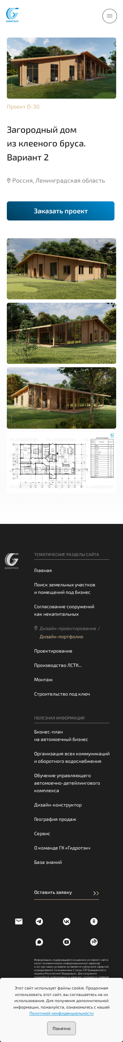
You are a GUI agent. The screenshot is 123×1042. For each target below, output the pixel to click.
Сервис (42, 833)
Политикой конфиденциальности (61, 1013)
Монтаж (43, 679)
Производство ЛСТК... (58, 665)
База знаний (48, 862)
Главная (43, 570)
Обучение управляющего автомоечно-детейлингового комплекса (67, 782)
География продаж (55, 819)
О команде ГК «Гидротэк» (62, 848)
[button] (60, 210)
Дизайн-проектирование (68, 628)
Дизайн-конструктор (58, 805)
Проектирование (53, 651)
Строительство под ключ (62, 694)
